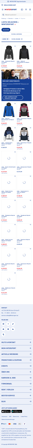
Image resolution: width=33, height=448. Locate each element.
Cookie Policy (24, 416)
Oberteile (10, 18)
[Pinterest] (8, 329)
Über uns (5, 372)
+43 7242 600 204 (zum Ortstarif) (10, 310)
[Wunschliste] (26, 9)
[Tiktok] (13, 324)
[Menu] (2, 9)
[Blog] (16, 401)
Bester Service (8, 396)
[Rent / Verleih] (16, 390)
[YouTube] (3, 329)
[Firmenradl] (16, 384)
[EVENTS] (16, 366)
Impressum (4, 416)
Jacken (16, 18)
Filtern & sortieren (16, 34)
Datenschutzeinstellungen (8, 419)
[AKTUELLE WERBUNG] (16, 354)
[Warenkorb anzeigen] (30, 9)
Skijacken (6, 29)
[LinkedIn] (13, 329)
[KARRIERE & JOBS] (16, 378)
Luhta (4, 39)
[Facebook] (8, 324)
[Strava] (3, 334)
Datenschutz (16, 416)
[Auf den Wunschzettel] (15, 46)
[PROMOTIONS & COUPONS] (16, 360)
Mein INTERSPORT (8, 348)
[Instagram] (3, 324)
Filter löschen (16, 39)
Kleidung (3, 18)
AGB (10, 416)
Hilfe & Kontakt (8, 342)
